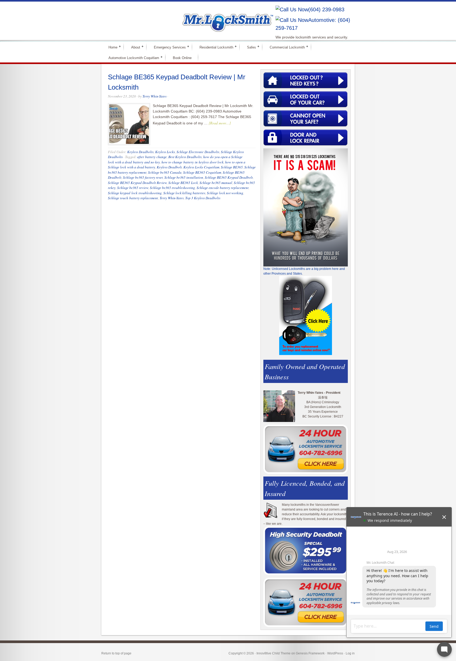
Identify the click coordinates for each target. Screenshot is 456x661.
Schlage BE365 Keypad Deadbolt (229, 177)
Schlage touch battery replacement (133, 198)
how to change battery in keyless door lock (193, 162)
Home (110, 47)
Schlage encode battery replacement (223, 187)
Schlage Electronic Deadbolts (198, 151)
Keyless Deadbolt (169, 167)
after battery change (152, 156)
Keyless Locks (165, 151)
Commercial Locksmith (285, 47)
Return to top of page (116, 653)
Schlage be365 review (132, 187)
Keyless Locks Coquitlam (201, 167)
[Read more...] (220, 122)
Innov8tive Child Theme (273, 653)
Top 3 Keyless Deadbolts (202, 198)
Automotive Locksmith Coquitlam (131, 57)
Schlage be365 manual (216, 182)
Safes (249, 47)
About (133, 47)
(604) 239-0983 (326, 9)
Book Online (182, 58)
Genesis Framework (310, 653)
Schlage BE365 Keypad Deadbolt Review (137, 182)
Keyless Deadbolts (140, 151)
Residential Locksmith (214, 47)
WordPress (335, 653)
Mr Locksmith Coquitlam (176, 17)
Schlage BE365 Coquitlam (202, 172)
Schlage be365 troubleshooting (172, 187)
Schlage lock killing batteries (184, 193)
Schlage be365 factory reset (143, 177)
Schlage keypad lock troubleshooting (135, 193)
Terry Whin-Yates (154, 96)
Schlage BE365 (232, 167)
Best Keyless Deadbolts (185, 156)
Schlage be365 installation (183, 177)
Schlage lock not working (225, 193)
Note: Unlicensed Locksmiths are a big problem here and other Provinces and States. (304, 271)
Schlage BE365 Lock (183, 182)
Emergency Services (167, 47)
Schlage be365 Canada (165, 172)
